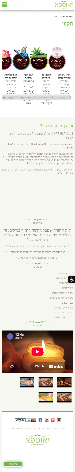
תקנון (63, 428)
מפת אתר (40, 428)
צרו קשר (13, 464)
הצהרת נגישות (16, 428)
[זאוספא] (63, 8)
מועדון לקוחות (29, 428)
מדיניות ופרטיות (53, 428)
